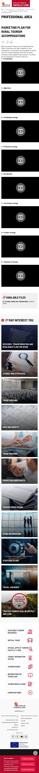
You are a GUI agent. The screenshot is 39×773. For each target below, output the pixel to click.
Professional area (9, 9)
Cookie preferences (28, 770)
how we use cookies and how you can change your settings (11, 768)
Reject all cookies (27, 764)
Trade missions (20, 9)
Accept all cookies (27, 759)
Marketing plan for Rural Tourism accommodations (14, 11)
